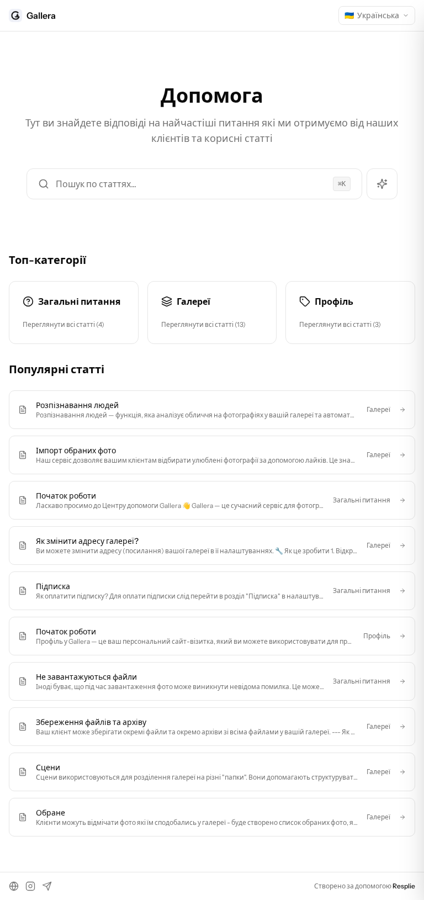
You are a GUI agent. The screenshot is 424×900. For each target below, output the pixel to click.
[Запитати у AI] (382, 183)
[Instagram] (30, 886)
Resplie (404, 886)
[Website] (14, 886)
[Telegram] (47, 886)
